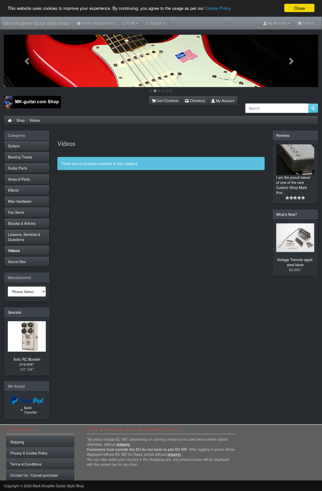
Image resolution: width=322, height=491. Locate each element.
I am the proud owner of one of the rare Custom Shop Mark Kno (293, 185)
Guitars (14, 145)
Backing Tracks (20, 156)
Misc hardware (19, 201)
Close (299, 8)
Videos (34, 120)
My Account (224, 100)
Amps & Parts (19, 179)
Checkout (197, 100)
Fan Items (16, 212)
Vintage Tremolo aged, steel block (295, 262)
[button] (27, 61)
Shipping (17, 441)
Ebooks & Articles (22, 223)
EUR (129, 23)
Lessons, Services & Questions (24, 237)
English (154, 23)
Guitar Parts (17, 168)
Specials (14, 312)
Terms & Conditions (26, 464)
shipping (123, 444)
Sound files (17, 261)
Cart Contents (167, 100)
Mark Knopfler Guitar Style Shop (36, 23)
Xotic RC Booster (27, 359)
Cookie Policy (218, 8)
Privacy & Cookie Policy (29, 453)
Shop (20, 120)
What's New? (286, 214)
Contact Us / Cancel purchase (34, 475)
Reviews (283, 135)
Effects (13, 190)
